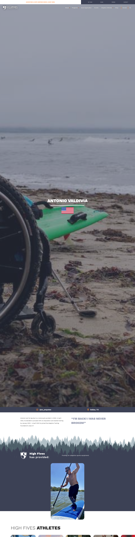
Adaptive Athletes (106, 7)
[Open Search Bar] (130, 8)
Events (96, 7)
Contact (126, 2)
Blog (102, 2)
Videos (113, 2)
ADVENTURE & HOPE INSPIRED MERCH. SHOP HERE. (40, 2)
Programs (75, 7)
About (67, 7)
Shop (116, 7)
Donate (125, 7)
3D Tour (90, 2)
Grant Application (86, 7)
